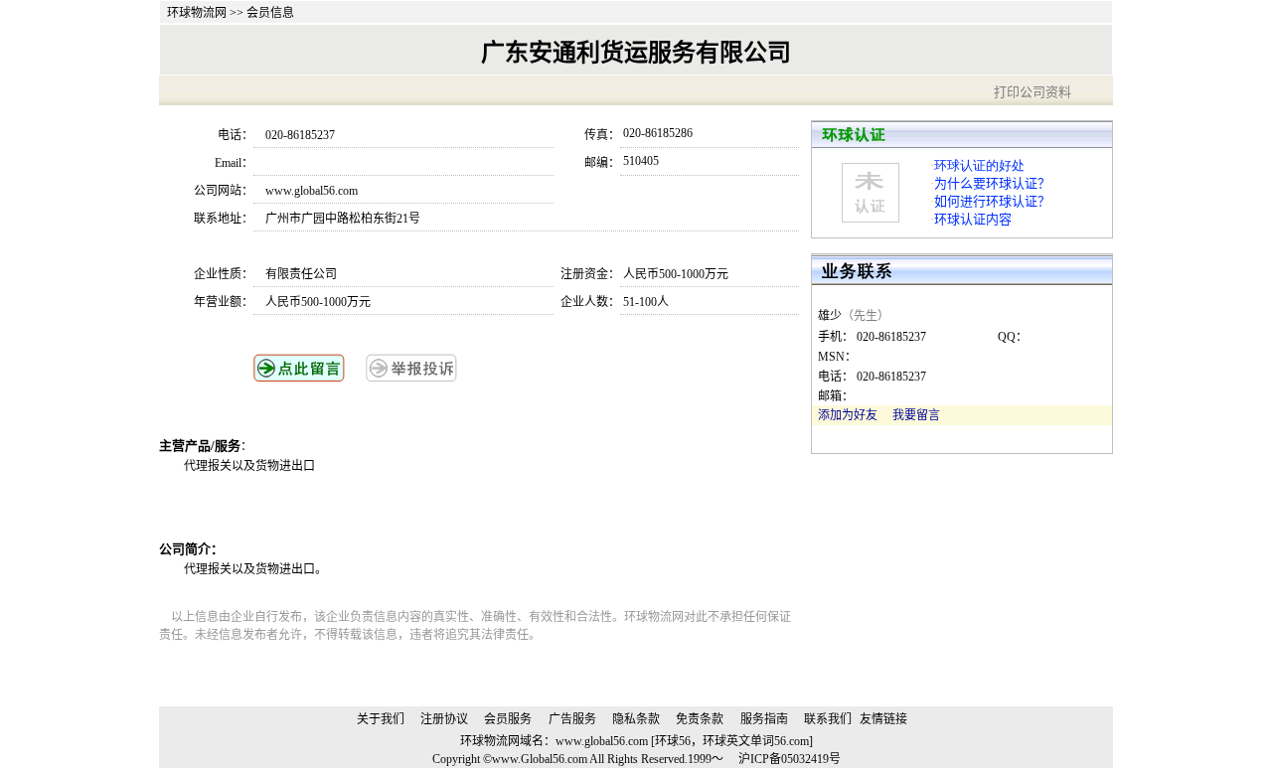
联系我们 (828, 719)
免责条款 (699, 719)
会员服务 (508, 719)
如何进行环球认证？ (992, 201)
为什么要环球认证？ (992, 183)
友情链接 (883, 719)
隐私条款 (636, 719)
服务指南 (764, 719)
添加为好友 (847, 415)
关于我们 (380, 719)
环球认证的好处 (979, 165)
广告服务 (572, 719)
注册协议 (444, 719)
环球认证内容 (973, 219)
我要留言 (916, 415)
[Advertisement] (416, 507)
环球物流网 (197, 13)
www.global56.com (602, 741)
